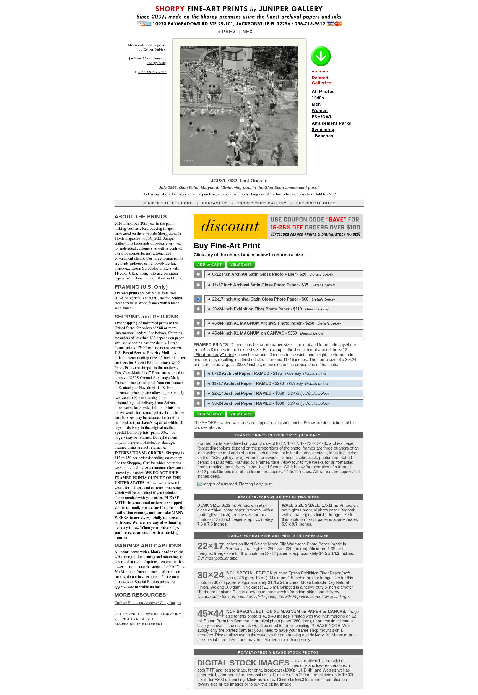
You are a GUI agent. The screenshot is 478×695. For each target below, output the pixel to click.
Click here (256, 679)
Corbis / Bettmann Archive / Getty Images (148, 602)
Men (316, 104)
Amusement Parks (331, 123)
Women (320, 110)
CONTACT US (215, 203)
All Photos (323, 91)
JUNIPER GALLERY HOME (168, 203)
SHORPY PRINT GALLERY (262, 203)
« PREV (227, 31)
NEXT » (251, 31)
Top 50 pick (150, 238)
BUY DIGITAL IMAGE (316, 203)
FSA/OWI (321, 116)
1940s (318, 97)
